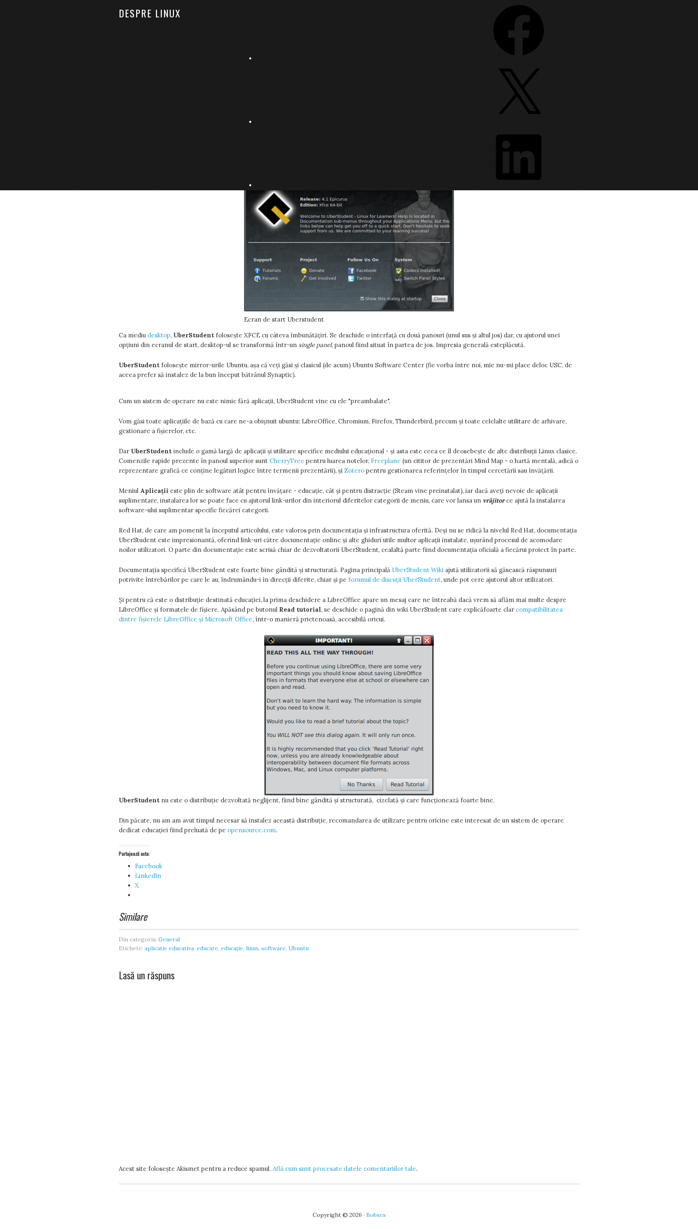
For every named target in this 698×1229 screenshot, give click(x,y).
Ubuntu (298, 948)
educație (232, 948)
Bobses (376, 1214)
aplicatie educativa (169, 948)
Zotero (354, 470)
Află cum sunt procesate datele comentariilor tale (344, 1168)
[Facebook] (518, 58)
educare (207, 948)
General (169, 939)
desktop (158, 335)
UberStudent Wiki (418, 570)
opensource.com (251, 830)
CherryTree (286, 461)
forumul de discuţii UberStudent (394, 579)
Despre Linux (150, 13)
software (273, 948)
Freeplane (386, 461)
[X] (518, 122)
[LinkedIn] (518, 185)
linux (252, 948)
